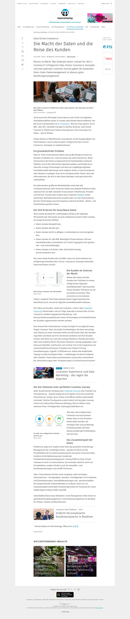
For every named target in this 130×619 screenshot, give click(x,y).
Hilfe (47, 599)
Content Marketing (42, 27)
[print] (22, 60)
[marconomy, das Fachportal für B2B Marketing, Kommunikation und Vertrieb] (19, 27)
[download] (22, 64)
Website (80, 195)
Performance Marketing (74, 27)
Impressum (29, 599)
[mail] (22, 55)
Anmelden (105, 3)
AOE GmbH (107, 69)
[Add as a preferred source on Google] (65, 594)
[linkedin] (22, 51)
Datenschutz (68, 599)
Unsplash (50, 112)
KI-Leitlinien (85, 599)
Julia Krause (71, 57)
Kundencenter (60, 599)
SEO (86, 27)
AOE (74, 526)
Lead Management (57, 27)
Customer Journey (72, 391)
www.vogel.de (99, 608)
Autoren (102, 599)
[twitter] (22, 42)
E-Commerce (64, 124)
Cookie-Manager (37, 599)
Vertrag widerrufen (94, 599)
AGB (44, 599)
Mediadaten (52, 599)
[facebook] (22, 38)
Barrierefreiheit (77, 599)
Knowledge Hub (28, 27)
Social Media (94, 27)
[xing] (22, 47)
